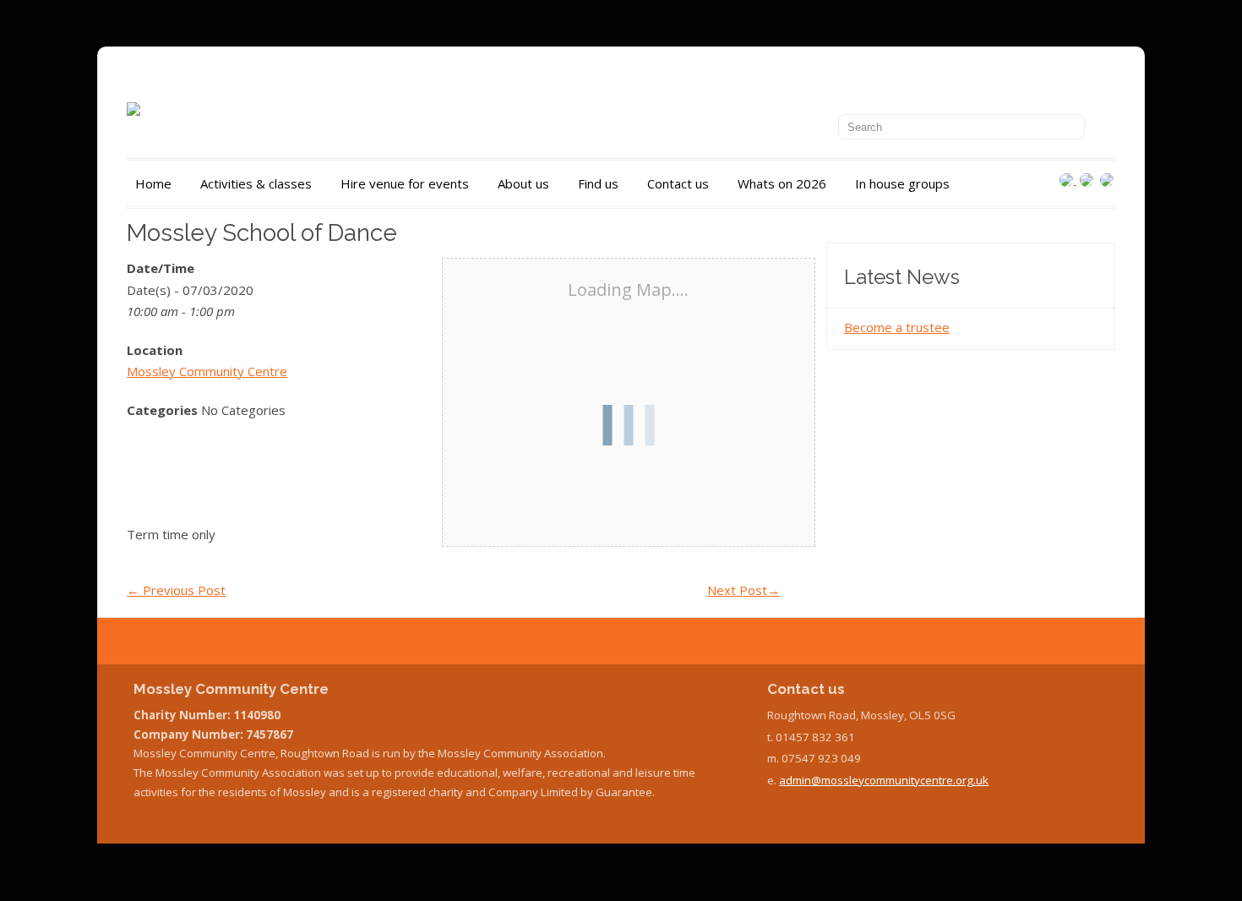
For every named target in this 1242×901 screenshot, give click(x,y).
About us (523, 183)
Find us (598, 183)
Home (153, 183)
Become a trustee (897, 327)
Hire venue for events (404, 183)
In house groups (902, 183)
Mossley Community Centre (207, 371)
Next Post (743, 590)
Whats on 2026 (782, 183)
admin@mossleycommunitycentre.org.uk (884, 780)
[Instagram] (1068, 179)
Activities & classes (256, 183)
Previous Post (176, 590)
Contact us (678, 183)
